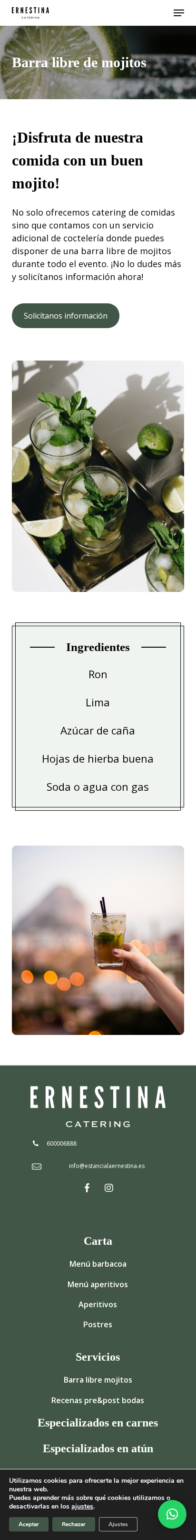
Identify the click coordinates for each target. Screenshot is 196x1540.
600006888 (62, 1143)
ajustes (82, 1506)
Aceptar (29, 1524)
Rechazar (74, 1524)
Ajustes (118, 1524)
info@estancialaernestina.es (107, 1166)
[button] (179, 13)
